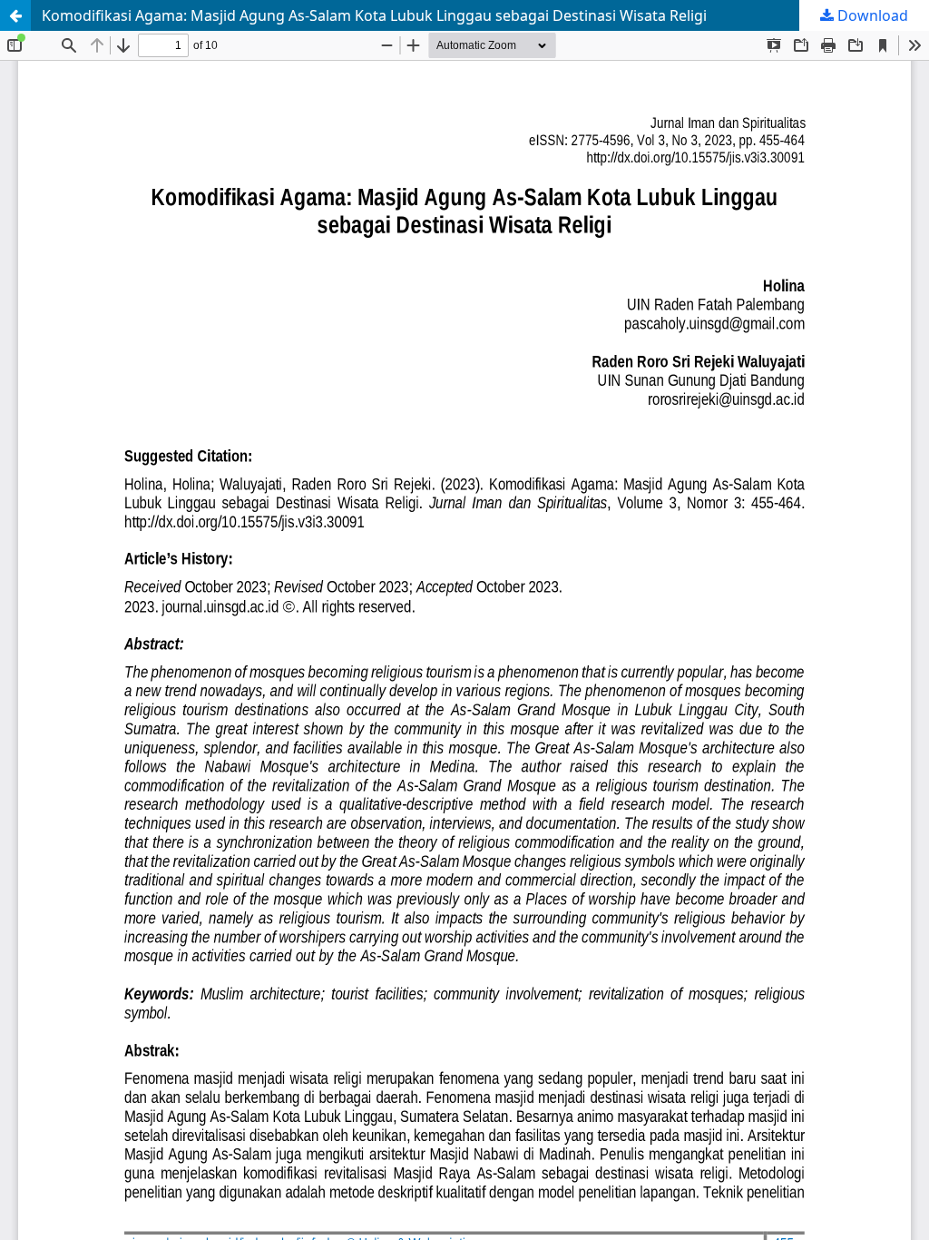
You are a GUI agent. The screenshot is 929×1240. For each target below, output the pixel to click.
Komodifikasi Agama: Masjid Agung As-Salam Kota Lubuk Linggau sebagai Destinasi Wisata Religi (374, 15)
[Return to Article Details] (15, 15)
